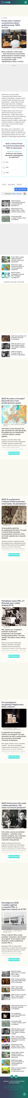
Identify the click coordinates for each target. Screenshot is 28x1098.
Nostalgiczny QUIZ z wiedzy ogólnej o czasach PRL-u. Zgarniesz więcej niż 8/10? (14, 906)
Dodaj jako (13, 193)
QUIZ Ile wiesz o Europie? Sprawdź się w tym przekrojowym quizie (13, 400)
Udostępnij (22, 189)
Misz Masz (19, 184)
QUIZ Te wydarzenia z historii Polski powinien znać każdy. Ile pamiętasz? (14, 501)
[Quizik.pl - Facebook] (11, 1076)
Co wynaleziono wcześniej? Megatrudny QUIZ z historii (13, 704)
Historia (4, 184)
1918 (7, 167)
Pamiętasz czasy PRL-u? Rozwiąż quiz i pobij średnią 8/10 (13, 603)
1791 (7, 162)
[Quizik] (1, 18)
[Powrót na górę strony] (24, 1094)
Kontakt (6, 1081)
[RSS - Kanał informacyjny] (16, 1076)
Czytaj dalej (14, 453)
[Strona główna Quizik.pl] (7, 2)
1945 (7, 172)
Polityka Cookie (14, 1083)
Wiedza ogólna (11, 184)
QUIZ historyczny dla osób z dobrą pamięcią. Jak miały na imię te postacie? (14, 805)
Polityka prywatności (17, 1081)
